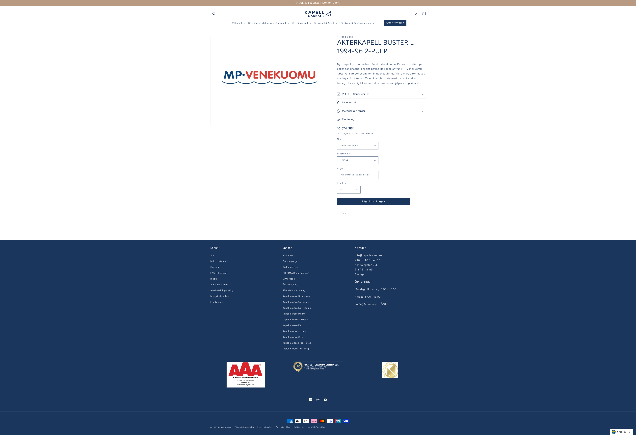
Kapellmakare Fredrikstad (297, 342)
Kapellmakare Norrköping (297, 308)
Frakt (352, 133)
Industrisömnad (219, 261)
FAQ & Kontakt (218, 273)
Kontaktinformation (316, 427)
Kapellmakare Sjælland (295, 319)
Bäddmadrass (290, 267)
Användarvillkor (283, 427)
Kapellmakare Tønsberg (296, 348)
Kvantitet (342, 183)
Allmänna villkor (219, 284)
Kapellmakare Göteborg (296, 302)
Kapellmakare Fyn (292, 325)
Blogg (213, 278)
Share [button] (344, 213)
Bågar (340, 168)
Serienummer (343, 154)
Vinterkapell (289, 278)
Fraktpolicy (216, 302)
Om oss (214, 267)
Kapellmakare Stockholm (296, 296)
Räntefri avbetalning (294, 290)
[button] (214, 13)
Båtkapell (288, 255)
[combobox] (621, 432)
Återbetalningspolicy (222, 290)
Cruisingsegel (290, 261)
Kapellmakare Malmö (294, 313)
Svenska (621, 432)
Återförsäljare (290, 284)
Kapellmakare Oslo (293, 337)
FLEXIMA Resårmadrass (296, 273)
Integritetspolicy (219, 296)
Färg (339, 139)
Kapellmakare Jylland (294, 331)
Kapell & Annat (225, 427)
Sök (212, 255)
